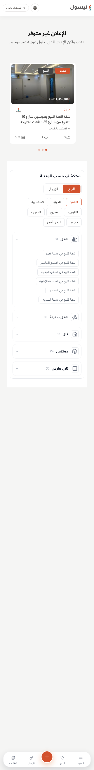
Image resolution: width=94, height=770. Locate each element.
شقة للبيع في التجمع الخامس (57, 263)
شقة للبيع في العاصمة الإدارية (57, 281)
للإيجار (53, 189)
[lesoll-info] (19, 110)
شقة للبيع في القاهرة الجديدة (58, 272)
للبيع (71, 189)
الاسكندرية (37, 202)
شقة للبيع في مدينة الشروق (58, 299)
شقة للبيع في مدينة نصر (60, 253)
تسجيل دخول (13, 8)
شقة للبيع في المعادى (62, 290)
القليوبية (73, 212)
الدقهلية (36, 212)
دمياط (74, 222)
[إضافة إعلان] (47, 757)
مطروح (54, 212)
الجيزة (57, 202)
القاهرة (74, 202)
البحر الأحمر (54, 222)
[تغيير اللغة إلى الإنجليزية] (35, 8)
